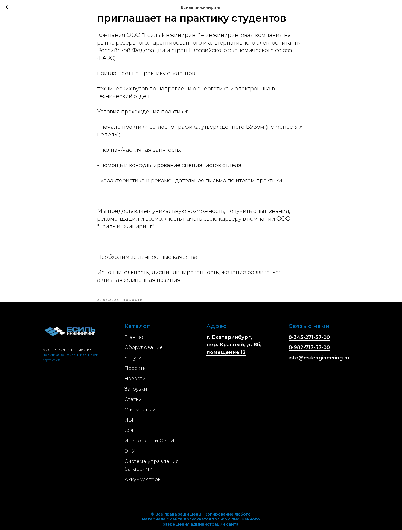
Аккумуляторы (143, 479)
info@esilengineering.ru (319, 358)
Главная (134, 337)
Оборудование (143, 347)
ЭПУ (129, 451)
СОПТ (131, 430)
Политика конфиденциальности (70, 355)
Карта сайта (51, 360)
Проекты (135, 368)
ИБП (130, 420)
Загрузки (135, 389)
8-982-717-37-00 (309, 347)
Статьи (133, 399)
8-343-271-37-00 (309, 337)
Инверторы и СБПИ (149, 441)
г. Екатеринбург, (229, 337)
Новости (135, 379)
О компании (140, 410)
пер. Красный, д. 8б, (233, 345)
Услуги (133, 358)
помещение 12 (226, 352)
